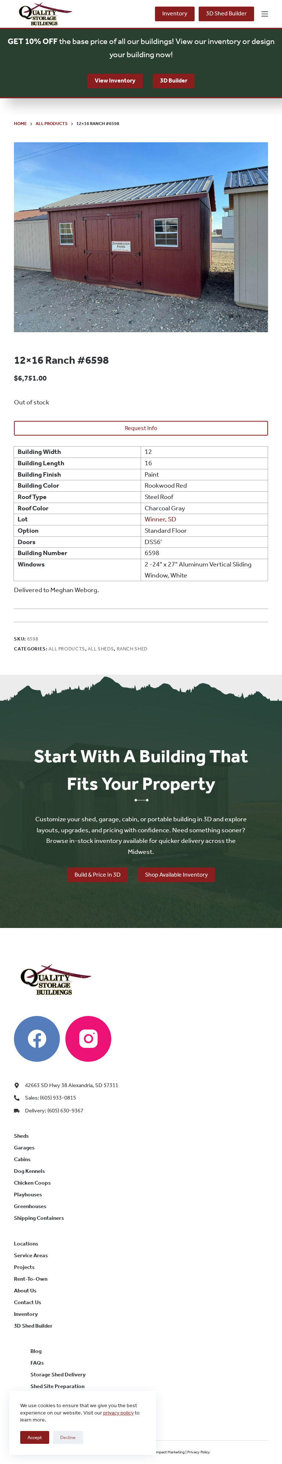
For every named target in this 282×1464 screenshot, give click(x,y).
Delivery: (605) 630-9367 (54, 1110)
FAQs (37, 1363)
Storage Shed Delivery (58, 1374)
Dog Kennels (29, 1171)
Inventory (174, 13)
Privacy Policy (198, 1452)
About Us (25, 1290)
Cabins (22, 1159)
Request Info (141, 428)
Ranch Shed (132, 649)
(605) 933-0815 (132, 13)
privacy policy (118, 1413)
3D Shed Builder (226, 13)
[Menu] (264, 14)
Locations (26, 1243)
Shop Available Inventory (176, 874)
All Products (66, 649)
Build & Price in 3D (97, 874)
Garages (24, 1147)
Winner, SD (160, 519)
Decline (68, 1437)
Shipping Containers (39, 1218)
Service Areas (31, 1255)
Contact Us (27, 1302)
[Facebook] (37, 1039)
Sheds (21, 1136)
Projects (24, 1267)
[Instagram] (88, 1039)
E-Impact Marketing (168, 1452)
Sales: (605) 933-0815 (50, 1097)
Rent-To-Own (30, 1279)
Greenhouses (30, 1206)
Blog (35, 1351)
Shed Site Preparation (57, 1386)
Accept (35, 1437)
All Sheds (101, 649)
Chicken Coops (32, 1182)
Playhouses (28, 1194)
